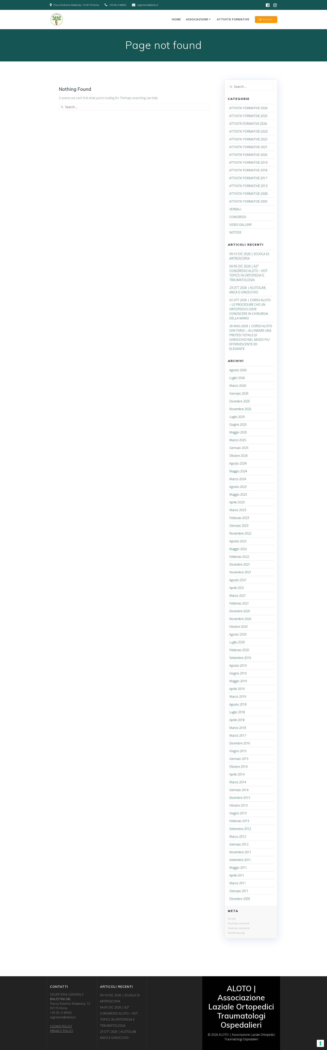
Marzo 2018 (237, 728)
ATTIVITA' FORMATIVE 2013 (248, 186)
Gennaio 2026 (238, 393)
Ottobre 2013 (238, 805)
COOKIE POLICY (61, 1026)
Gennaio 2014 (238, 790)
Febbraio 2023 (239, 518)
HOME (176, 19)
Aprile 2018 (236, 720)
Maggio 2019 (238, 681)
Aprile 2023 (236, 502)
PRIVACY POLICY (61, 1031)
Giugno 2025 (238, 424)
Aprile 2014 (236, 774)
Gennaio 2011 (238, 891)
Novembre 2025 (240, 409)
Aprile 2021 (236, 588)
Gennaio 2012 (238, 844)
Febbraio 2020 (239, 650)
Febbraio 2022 (239, 557)
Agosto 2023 (238, 487)
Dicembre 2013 (239, 798)
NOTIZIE (235, 232)
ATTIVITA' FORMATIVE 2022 (248, 139)
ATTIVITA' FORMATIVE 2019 (248, 162)
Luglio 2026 (237, 378)
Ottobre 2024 (238, 456)
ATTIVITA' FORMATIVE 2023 (248, 131)
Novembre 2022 (240, 533)
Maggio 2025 (238, 432)
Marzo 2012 (237, 836)
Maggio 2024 (238, 471)
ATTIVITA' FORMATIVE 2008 (248, 193)
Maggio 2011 (238, 868)
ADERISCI (268, 19)
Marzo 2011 (237, 883)
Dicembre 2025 (239, 401)
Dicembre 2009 (239, 899)
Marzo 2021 (237, 595)
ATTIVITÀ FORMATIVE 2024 (248, 124)
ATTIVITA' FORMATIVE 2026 (248, 108)
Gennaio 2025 (238, 448)
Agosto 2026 (238, 370)
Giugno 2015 (238, 751)
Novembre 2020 (240, 619)
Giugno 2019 (238, 673)
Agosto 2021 (238, 580)
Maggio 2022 (238, 549)
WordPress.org (236, 933)
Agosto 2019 (238, 665)
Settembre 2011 (240, 860)
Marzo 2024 (237, 479)
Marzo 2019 (237, 697)
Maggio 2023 (238, 494)
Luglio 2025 (237, 417)
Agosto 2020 (238, 634)
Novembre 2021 (240, 572)
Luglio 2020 (237, 642)
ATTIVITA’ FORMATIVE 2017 (248, 178)
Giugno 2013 (238, 813)
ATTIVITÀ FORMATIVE (233, 19)
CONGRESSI (237, 217)
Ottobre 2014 (238, 766)
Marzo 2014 (237, 782)
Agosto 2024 (238, 463)
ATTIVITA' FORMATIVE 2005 (248, 201)
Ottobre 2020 (238, 627)
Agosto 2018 (238, 704)
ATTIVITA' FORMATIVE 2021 (248, 147)
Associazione (197, 19)
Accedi (232, 918)
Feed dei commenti (239, 928)
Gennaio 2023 (238, 525)
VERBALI (235, 209)
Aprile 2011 (236, 875)
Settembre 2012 (240, 829)
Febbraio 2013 (239, 821)
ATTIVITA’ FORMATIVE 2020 (248, 155)
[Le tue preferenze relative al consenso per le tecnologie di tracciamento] (320, 1043)
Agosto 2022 (238, 541)
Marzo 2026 (237, 386)
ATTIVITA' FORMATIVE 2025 (248, 116)
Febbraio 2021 (239, 603)
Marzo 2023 (237, 510)
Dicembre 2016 (239, 743)
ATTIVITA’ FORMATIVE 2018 (248, 170)
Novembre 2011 (240, 852)
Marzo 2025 (237, 440)
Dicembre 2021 (239, 564)
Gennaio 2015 (238, 759)
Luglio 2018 (237, 712)
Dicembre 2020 (239, 611)
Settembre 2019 (240, 658)
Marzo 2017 (237, 735)
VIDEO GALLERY (240, 225)
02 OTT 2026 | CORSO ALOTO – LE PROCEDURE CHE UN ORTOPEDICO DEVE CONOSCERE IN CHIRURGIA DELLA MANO (250, 309)
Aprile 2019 (236, 689)
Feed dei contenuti (238, 923)
